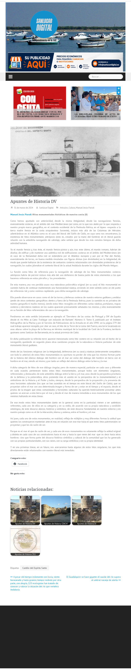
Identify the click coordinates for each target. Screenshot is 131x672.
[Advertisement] (70, 637)
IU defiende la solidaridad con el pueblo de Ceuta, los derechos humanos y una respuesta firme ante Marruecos (36, 114)
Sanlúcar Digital (46, 207)
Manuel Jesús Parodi (85, 207)
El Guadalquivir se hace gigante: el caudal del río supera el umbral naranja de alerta (93, 578)
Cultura (72, 207)
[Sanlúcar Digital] (44, 24)
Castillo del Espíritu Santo (34, 568)
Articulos (64, 207)
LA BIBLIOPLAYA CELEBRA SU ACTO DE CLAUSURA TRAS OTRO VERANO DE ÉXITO (94, 115)
